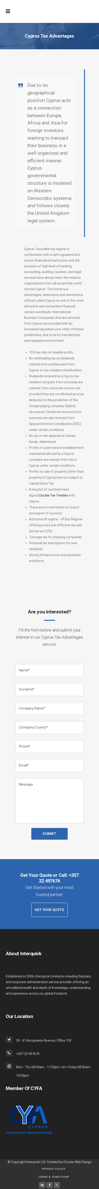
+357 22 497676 (59, 878)
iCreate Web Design (77, 1162)
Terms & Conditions (53, 1176)
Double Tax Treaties (53, 495)
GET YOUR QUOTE (49, 910)
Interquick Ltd (35, 1162)
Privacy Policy (53, 1168)
